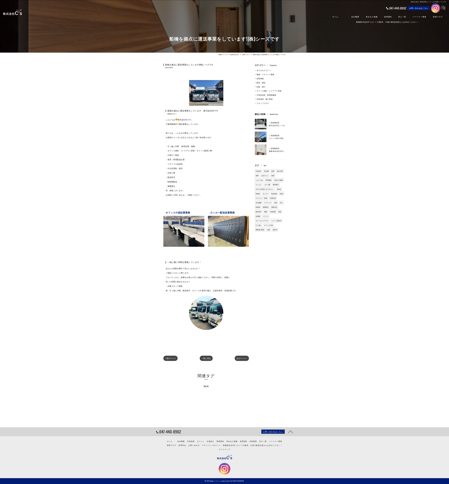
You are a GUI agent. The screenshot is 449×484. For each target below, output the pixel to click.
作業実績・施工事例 (265, 99)
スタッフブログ (263, 103)
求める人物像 (278, 180)
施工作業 (280, 171)
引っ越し (258, 225)
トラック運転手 (276, 221)
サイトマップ (224, 449)
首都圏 (258, 216)
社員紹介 (258, 171)
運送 (275, 203)
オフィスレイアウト (262, 221)
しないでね (259, 180)
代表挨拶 (273, 212)
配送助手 (258, 212)
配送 (280, 212)
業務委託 (266, 207)
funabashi (274, 194)
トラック (266, 216)
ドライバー (267, 203)
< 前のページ (170, 358)
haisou (279, 189)
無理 (272, 175)
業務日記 (274, 207)
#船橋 (206, 386)
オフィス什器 (268, 225)
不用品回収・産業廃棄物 (266, 95)
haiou (281, 194)
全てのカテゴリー (264, 70)
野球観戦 (268, 180)
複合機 (266, 171)
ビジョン (258, 184)
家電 (272, 171)
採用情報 (260, 78)
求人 (281, 203)
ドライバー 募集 (261, 198)
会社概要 (258, 203)
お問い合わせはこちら (418, 8)
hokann (258, 194)
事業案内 (276, 184)
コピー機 (267, 184)
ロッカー (266, 194)
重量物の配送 (260, 230)
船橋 (265, 212)
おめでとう (265, 175)
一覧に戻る (206, 358)
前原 (268, 230)
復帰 (257, 175)
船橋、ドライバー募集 (265, 74)
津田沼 (275, 230)
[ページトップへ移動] (290, 431)
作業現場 (273, 198)
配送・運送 (261, 82)
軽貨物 (258, 207)
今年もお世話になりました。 (265, 189)
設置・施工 (261, 86)
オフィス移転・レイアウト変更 (269, 91)
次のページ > (241, 358)
